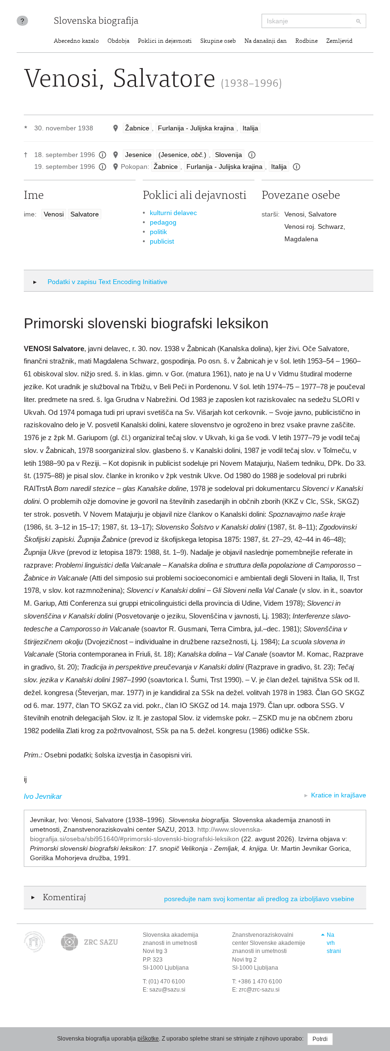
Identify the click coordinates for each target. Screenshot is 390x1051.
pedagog (163, 222)
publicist (162, 241)
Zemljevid (339, 42)
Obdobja (118, 42)
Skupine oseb (218, 42)
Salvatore (84, 214)
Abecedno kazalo (76, 42)
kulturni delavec (173, 212)
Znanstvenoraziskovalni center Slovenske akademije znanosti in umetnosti (268, 943)
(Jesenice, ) (182, 154)
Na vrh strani (334, 943)
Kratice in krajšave (338, 795)
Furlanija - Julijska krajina (196, 128)
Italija (250, 128)
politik (158, 232)
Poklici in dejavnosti (165, 42)
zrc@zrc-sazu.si (259, 989)
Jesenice (138, 154)
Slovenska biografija (96, 22)
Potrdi (320, 1039)
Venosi (54, 214)
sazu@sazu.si (167, 989)
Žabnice (137, 128)
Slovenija (228, 154)
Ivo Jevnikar (43, 796)
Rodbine (306, 42)
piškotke (148, 1038)
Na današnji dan (265, 42)
